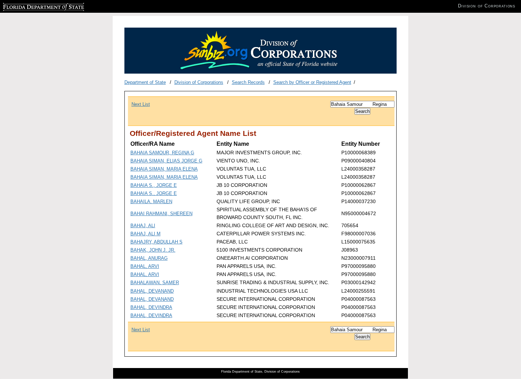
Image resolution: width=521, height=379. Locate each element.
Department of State (145, 82)
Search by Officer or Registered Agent (312, 82)
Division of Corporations (198, 82)
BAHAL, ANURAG (149, 258)
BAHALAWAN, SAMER (154, 282)
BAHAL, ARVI (144, 266)
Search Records (248, 82)
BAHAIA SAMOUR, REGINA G (162, 152)
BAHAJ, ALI (142, 225)
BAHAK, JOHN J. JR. (152, 250)
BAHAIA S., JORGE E (153, 185)
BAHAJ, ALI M (145, 233)
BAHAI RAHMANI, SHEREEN (161, 213)
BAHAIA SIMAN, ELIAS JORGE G (166, 160)
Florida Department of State (31, 5)
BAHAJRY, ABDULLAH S (156, 242)
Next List (140, 104)
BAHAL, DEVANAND (152, 291)
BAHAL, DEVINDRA (151, 307)
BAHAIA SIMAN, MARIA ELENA (164, 169)
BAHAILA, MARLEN (151, 201)
